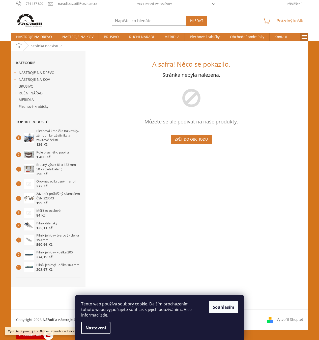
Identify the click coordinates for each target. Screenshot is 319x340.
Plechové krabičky (33, 106)
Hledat (196, 20)
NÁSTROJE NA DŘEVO (36, 72)
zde (103, 315)
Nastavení (95, 328)
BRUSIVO (26, 86)
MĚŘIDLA (26, 99)
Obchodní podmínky (154, 4)
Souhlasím (223, 307)
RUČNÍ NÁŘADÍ (31, 93)
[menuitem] (34, 37)
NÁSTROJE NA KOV (34, 79)
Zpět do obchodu (191, 139)
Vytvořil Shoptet (290, 319)
